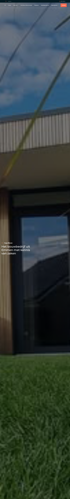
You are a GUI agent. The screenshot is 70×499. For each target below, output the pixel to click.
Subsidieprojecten (45, 5)
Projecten (36, 5)
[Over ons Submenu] (18, 5)
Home (9, 5)
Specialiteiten (54, 5)
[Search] (6, 1)
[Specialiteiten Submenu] (58, 5)
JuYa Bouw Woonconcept (26, 5)
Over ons (15, 5)
